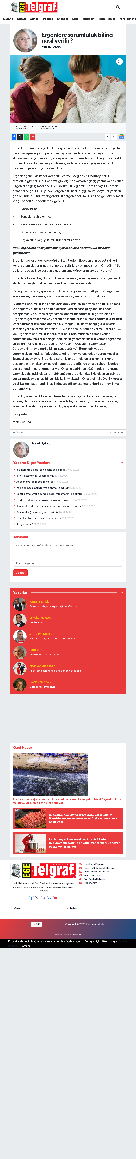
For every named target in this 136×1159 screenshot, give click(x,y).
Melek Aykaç (51, 46)
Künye (17, 908)
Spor (75, 18)
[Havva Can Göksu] (20, 684)
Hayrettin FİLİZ (39, 602)
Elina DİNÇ (36, 650)
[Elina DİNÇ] (20, 652)
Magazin (88, 18)
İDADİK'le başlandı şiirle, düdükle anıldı (53, 638)
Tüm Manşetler (92, 875)
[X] (37, 898)
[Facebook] (31, 898)
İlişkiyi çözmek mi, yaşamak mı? (35, 475)
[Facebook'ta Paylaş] (14, 137)
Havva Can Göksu (40, 682)
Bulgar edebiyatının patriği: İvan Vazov (53, 606)
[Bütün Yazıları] (121, 462)
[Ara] (118, 7)
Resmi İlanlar (106, 18)
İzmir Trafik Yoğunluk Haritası (99, 868)
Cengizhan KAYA (40, 618)
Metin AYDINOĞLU (40, 634)
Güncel (34, 18)
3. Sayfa (7, 18)
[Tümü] (121, 592)
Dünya (21, 18)
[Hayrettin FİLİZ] (20, 604)
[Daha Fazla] (32, 137)
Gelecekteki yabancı (42, 687)
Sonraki (115, 432)
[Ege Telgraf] (34, 7)
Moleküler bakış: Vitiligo (44, 654)
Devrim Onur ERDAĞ (42, 666)
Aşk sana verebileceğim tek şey (35, 481)
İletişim (73, 908)
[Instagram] (43, 898)
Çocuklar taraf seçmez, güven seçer (39, 518)
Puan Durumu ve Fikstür (96, 871)
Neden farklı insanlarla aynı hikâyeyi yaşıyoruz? (45, 500)
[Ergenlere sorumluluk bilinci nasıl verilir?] (68, 89)
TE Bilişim (76, 934)
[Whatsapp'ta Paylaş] (26, 137)
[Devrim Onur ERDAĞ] (20, 668)
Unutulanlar (36, 622)
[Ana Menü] (122, 7)
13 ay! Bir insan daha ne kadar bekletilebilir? (56, 670)
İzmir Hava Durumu (94, 864)
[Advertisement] (68, 717)
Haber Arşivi (90, 883)
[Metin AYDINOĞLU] (20, 636)
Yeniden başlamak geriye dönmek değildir (42, 488)
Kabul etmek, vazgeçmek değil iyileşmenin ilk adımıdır (50, 494)
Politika (48, 18)
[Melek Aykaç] (25, 40)
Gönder (20, 572)
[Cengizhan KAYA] (20, 620)
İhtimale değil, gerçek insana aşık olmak (41, 469)
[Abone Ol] (121, 136)
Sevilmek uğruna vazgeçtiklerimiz (37, 512)
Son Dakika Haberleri (95, 879)
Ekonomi (62, 18)
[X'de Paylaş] (20, 137)
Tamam (25, 946)
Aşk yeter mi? (25, 524)
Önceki (19, 432)
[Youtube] (55, 898)
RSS (38, 924)
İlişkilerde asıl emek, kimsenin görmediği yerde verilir (49, 506)
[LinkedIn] (49, 898)
